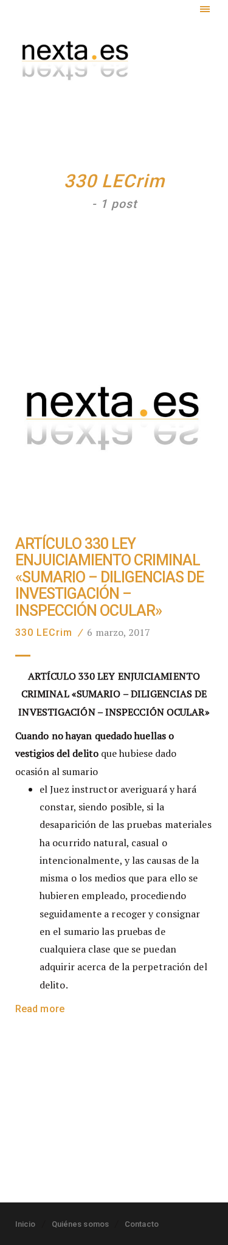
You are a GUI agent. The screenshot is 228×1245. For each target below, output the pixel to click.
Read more (39, 1009)
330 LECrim (43, 632)
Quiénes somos (80, 1224)
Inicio (25, 1224)
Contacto (142, 1224)
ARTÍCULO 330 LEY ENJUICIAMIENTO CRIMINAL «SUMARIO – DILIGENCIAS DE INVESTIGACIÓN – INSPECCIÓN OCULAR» (109, 577)
